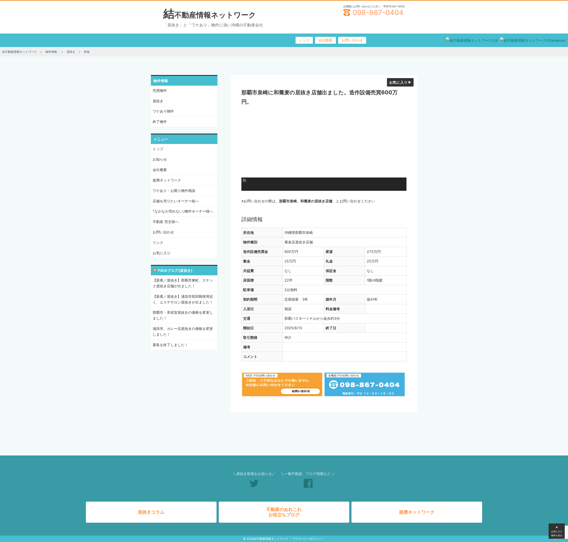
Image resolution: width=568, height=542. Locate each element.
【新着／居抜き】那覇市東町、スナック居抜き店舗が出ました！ (183, 283)
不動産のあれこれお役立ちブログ (284, 512)
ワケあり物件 (163, 111)
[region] (323, 150)
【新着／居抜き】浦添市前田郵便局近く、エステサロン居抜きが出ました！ (183, 299)
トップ (304, 40)
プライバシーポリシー (307, 538)
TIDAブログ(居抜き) (175, 270)
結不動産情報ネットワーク (209, 14)
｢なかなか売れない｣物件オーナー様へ (183, 211)
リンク (158, 242)
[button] (246, 184)
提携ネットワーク (167, 180)
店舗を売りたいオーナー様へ (176, 201)
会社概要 (325, 40)
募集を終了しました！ (170, 345)
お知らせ (160, 159)
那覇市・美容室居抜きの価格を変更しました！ (183, 315)
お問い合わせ (362, 6)
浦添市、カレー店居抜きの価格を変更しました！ (183, 331)
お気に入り (398, 82)
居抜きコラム (151, 512)
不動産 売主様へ (166, 221)
